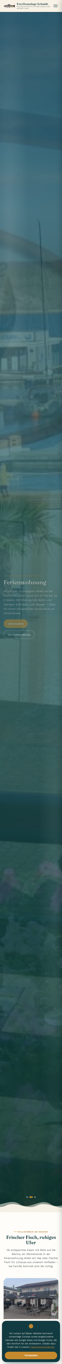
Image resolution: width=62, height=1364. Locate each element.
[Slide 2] (30, 1197)
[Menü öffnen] (55, 6)
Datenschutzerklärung (42, 1347)
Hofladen (50, 1262)
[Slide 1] (27, 1197)
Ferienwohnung (13, 1258)
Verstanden (31, 1355)
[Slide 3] (34, 1197)
